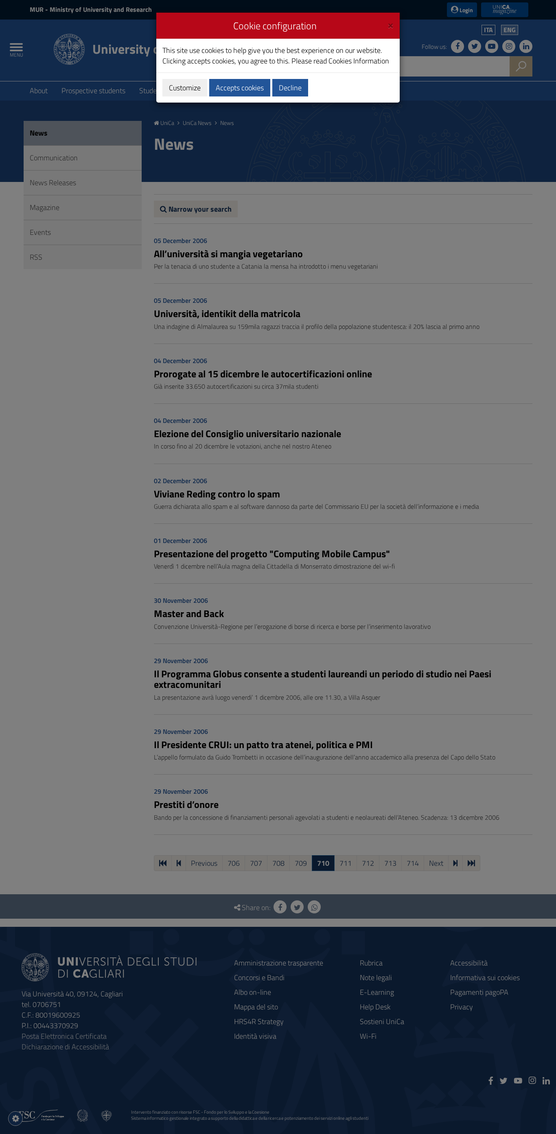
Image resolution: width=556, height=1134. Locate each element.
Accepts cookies (240, 87)
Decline (290, 87)
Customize (185, 87)
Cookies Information (358, 60)
